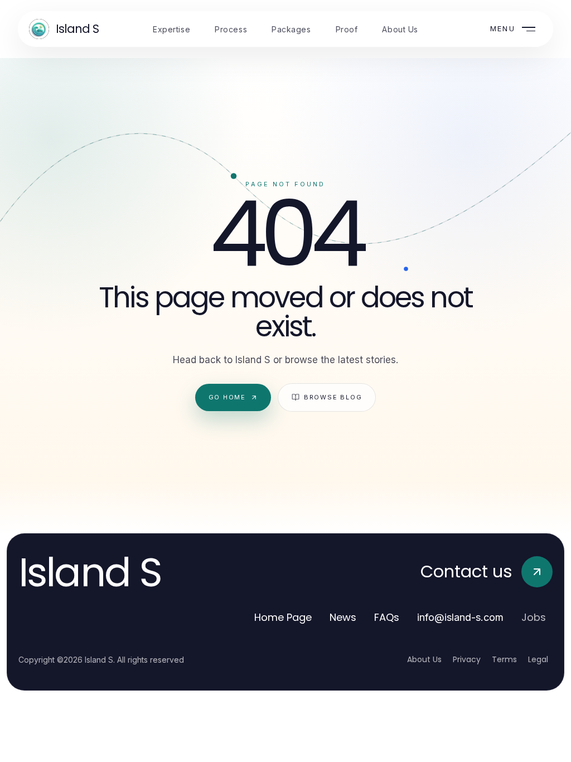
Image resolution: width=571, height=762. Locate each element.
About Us (424, 659)
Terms (504, 659)
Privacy (467, 659)
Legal (538, 659)
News (343, 617)
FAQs (386, 617)
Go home (227, 397)
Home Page (283, 617)
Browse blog (333, 397)
